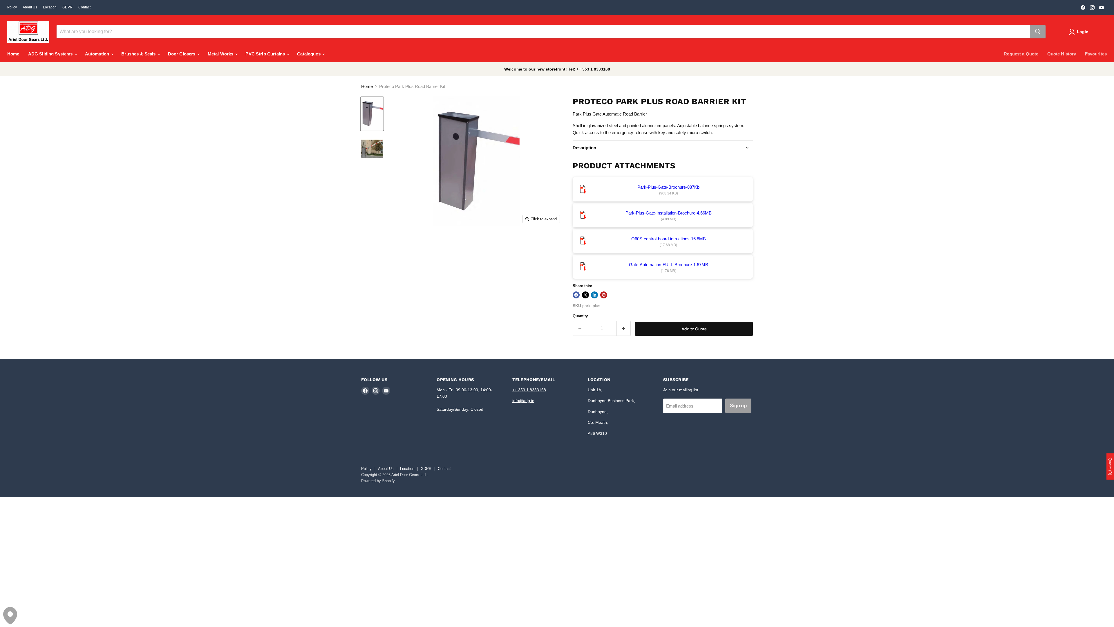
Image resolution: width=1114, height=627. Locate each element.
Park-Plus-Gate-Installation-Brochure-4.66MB (668, 212)
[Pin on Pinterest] (603, 294)
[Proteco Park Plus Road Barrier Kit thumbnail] (372, 114)
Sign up (738, 405)
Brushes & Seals (139, 53)
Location (50, 7)
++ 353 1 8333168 (529, 390)
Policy (12, 7)
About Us (30, 7)
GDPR (67, 7)
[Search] (1038, 31)
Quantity (580, 316)
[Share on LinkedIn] (594, 294)
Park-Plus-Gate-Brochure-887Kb (668, 187)
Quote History (1061, 53)
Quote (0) (1110, 466)
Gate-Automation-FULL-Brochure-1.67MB (668, 264)
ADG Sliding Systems (51, 53)
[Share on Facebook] (576, 294)
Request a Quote (1021, 53)
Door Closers (182, 53)
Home (13, 53)
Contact (84, 7)
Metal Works (221, 53)
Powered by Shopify (378, 481)
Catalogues (309, 53)
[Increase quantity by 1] (624, 328)
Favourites (1096, 53)
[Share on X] (585, 294)
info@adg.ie (523, 400)
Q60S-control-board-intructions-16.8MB (668, 238)
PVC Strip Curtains (265, 53)
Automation (98, 53)
